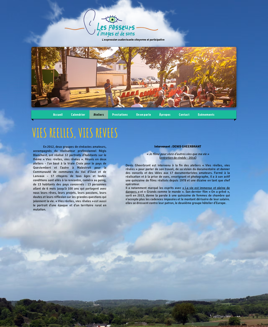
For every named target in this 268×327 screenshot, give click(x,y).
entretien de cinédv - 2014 (177, 158)
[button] (133, 77)
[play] (226, 50)
